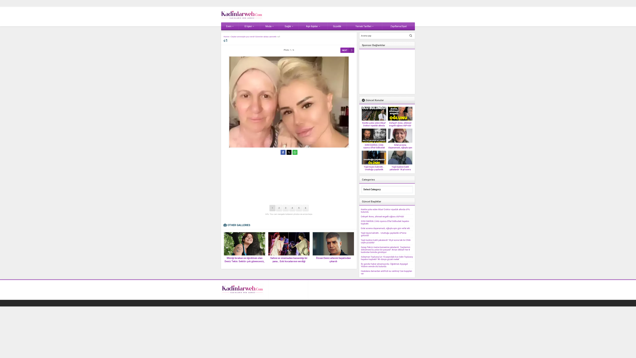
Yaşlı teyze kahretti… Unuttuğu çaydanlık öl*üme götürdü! (374, 169)
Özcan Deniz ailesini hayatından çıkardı (333, 260)
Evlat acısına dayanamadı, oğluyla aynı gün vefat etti (400, 147)
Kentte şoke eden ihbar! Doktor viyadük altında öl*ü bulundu (374, 125)
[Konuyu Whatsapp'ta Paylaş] (294, 152)
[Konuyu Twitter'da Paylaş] (289, 152)
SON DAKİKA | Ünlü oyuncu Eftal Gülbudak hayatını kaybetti (374, 147)
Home (226, 37)
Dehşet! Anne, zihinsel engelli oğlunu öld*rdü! (400, 124)
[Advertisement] (289, 180)
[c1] (289, 102)
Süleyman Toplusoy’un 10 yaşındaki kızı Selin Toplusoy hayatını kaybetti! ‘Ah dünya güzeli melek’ (387, 258)
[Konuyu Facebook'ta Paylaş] (283, 152)
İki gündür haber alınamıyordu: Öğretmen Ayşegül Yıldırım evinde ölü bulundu (384, 265)
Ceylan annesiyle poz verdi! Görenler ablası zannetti (253, 37)
